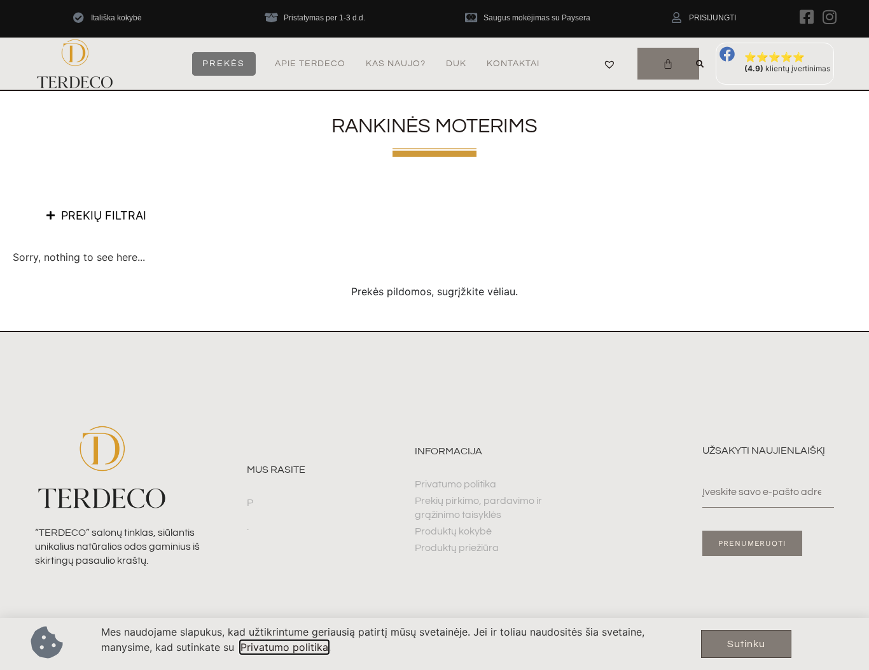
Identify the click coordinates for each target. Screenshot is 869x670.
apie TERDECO (310, 63)
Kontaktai (513, 63)
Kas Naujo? (396, 63)
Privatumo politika (284, 647)
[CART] (668, 64)
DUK (456, 63)
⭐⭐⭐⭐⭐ (774, 57)
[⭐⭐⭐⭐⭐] (727, 54)
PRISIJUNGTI (712, 17)
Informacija (448, 451)
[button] (700, 64)
